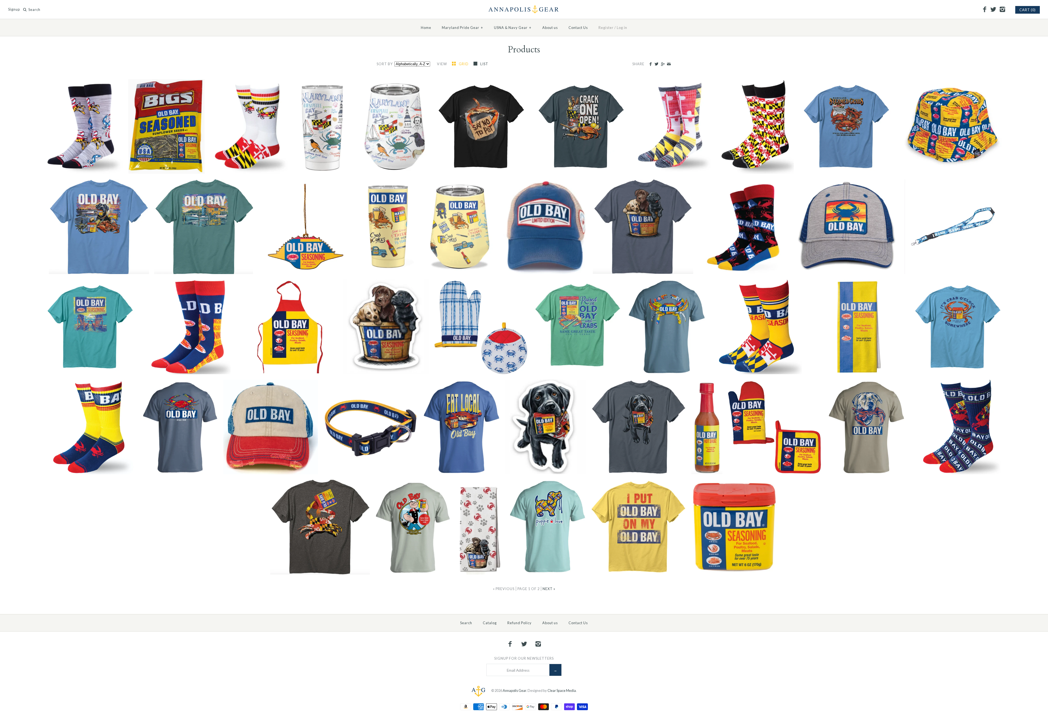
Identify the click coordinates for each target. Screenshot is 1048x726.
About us (550, 27)
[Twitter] (993, 9)
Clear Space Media (561, 690)
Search (466, 623)
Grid (464, 64)
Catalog (490, 623)
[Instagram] (1002, 9)
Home (426, 27)
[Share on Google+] (662, 64)
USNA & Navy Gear (512, 27)
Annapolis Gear (514, 690)
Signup (14, 9)
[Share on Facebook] (650, 64)
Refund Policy (519, 623)
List (484, 64)
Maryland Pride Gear (462, 27)
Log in (622, 27)
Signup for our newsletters (524, 658)
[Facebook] (984, 9)
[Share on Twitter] (656, 64)
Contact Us (578, 27)
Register (606, 27)
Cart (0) (1027, 10)
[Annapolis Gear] (524, 8)
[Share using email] (668, 64)
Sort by (385, 64)
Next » (549, 589)
